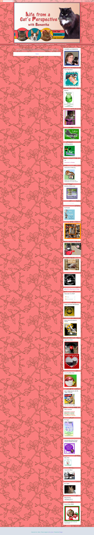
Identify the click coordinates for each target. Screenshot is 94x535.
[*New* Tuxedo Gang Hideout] (69, 284)
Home (16, 44)
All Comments (69, 299)
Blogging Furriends (50, 44)
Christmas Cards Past (39, 44)
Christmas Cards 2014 (62, 44)
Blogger (60, 532)
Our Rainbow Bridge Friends (26, 44)
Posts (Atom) (40, 57)
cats (70, 203)
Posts (67, 296)
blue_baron (51, 532)
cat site (67, 203)
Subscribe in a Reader (69, 162)
